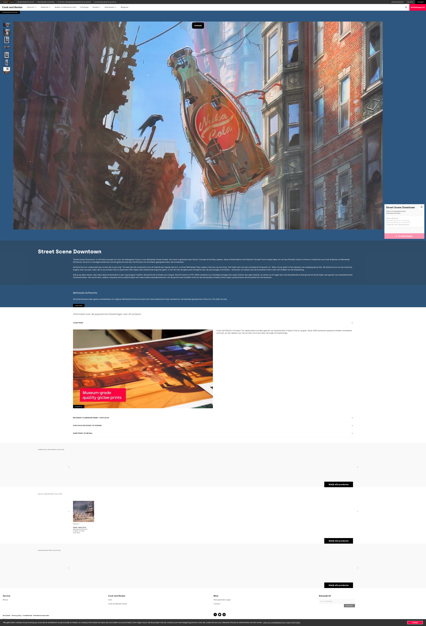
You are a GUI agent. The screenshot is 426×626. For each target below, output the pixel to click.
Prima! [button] (415, 622)
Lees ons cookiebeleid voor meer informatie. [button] (281, 622)
